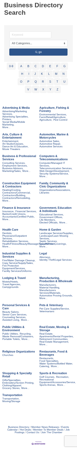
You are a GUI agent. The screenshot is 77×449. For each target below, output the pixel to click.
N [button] (63, 73)
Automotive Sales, (49, 141)
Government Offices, (51, 217)
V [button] (28, 89)
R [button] (43, 81)
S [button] (50, 81)
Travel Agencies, (11, 284)
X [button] (43, 89)
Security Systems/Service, (54, 173)
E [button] (50, 66)
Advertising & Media (16, 107)
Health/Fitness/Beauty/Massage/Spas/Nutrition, (29, 244)
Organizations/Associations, (55, 190)
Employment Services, (15, 165)
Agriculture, (45, 120)
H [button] (22, 73)
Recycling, (25, 333)
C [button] (36, 66)
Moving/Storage (11, 401)
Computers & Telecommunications (53, 158)
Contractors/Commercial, (16, 192)
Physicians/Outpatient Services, (14, 237)
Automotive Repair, (50, 144)
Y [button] (50, 89)
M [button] (56, 73)
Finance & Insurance (16, 207)
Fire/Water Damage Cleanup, (18, 260)
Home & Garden (50, 229)
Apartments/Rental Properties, (56, 336)
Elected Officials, (48, 222)
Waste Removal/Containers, (18, 336)
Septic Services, (48, 241)
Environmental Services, (53, 114)
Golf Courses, (47, 377)
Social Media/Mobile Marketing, (13, 123)
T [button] (57, 81)
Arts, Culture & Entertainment (12, 136)
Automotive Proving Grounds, (56, 295)
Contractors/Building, (14, 195)
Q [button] (36, 81)
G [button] (64, 66)
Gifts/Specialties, (11, 380)
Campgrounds (10, 287)
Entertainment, (10, 141)
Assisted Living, (11, 320)
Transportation (12, 395)
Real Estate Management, (54, 341)
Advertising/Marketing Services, (14, 112)
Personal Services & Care (16, 307)
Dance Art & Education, (15, 146)
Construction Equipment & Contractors (19, 185)
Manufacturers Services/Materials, (50, 291)
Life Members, (47, 220)
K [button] (42, 73)
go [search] (40, 51)
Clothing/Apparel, (12, 385)
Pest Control (60, 120)
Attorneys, (45, 257)
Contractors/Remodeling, (16, 198)
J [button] (35, 73)
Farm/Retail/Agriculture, (52, 117)
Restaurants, (46, 358)
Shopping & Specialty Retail (17, 375)
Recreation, (62, 377)
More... (6, 127)
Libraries (44, 192)
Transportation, (11, 398)
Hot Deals (25, 429)
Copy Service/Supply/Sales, (17, 263)
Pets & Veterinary (51, 305)
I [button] (28, 73)
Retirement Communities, (53, 339)
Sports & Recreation (53, 373)
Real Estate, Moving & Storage (54, 329)
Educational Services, (51, 214)
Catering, (44, 366)
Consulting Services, (13, 163)
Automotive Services (50, 146)
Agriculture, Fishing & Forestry (54, 109)
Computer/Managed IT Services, (52, 164)
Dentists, (7, 233)
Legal (43, 253)
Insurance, (8, 211)
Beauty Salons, (10, 312)
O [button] (21, 81)
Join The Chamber (51, 432)
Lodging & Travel (14, 277)
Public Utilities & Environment (13, 329)
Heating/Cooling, (11, 190)
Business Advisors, (12, 168)
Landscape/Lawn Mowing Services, (53, 237)
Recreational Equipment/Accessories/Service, (57, 381)
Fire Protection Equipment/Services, (14, 267)
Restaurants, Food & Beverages (53, 353)
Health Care (10, 229)
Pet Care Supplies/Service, (54, 308)
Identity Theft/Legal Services (55, 260)
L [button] (49, 73)
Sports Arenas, (47, 385)
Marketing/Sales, (11, 171)
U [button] (64, 81)
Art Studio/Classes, (13, 144)
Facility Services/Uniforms (17, 271)
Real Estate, (46, 333)
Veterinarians (46, 311)
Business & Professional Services (19, 158)
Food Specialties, (49, 361)
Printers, (7, 119)
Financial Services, (26, 211)
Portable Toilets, (11, 339)
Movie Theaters (11, 149)
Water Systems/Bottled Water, (56, 363)
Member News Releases (45, 427)
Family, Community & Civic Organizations (53, 185)
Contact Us (33, 432)
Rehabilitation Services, (15, 241)
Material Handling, (49, 287)
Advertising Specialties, (15, 116)
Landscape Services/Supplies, (56, 233)
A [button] (21, 66)
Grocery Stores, (11, 388)
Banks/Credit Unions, (14, 214)
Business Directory (18, 427)
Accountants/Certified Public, (18, 216)
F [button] (57, 66)
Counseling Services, (14, 317)
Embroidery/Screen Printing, (18, 382)
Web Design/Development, (54, 171)
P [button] (28, 81)
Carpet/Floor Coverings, (53, 244)
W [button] (35, 89)
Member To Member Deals (48, 429)
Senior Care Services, (14, 314)
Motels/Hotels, (10, 281)
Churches (7, 355)
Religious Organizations (18, 351)
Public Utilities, (10, 333)
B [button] (28, 66)
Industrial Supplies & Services (16, 255)
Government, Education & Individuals (55, 209)
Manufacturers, (48, 285)
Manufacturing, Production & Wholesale (55, 279)
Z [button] (57, 89)
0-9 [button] (11, 66)
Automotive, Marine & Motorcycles (54, 136)
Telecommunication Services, (55, 168)
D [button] (43, 66)
